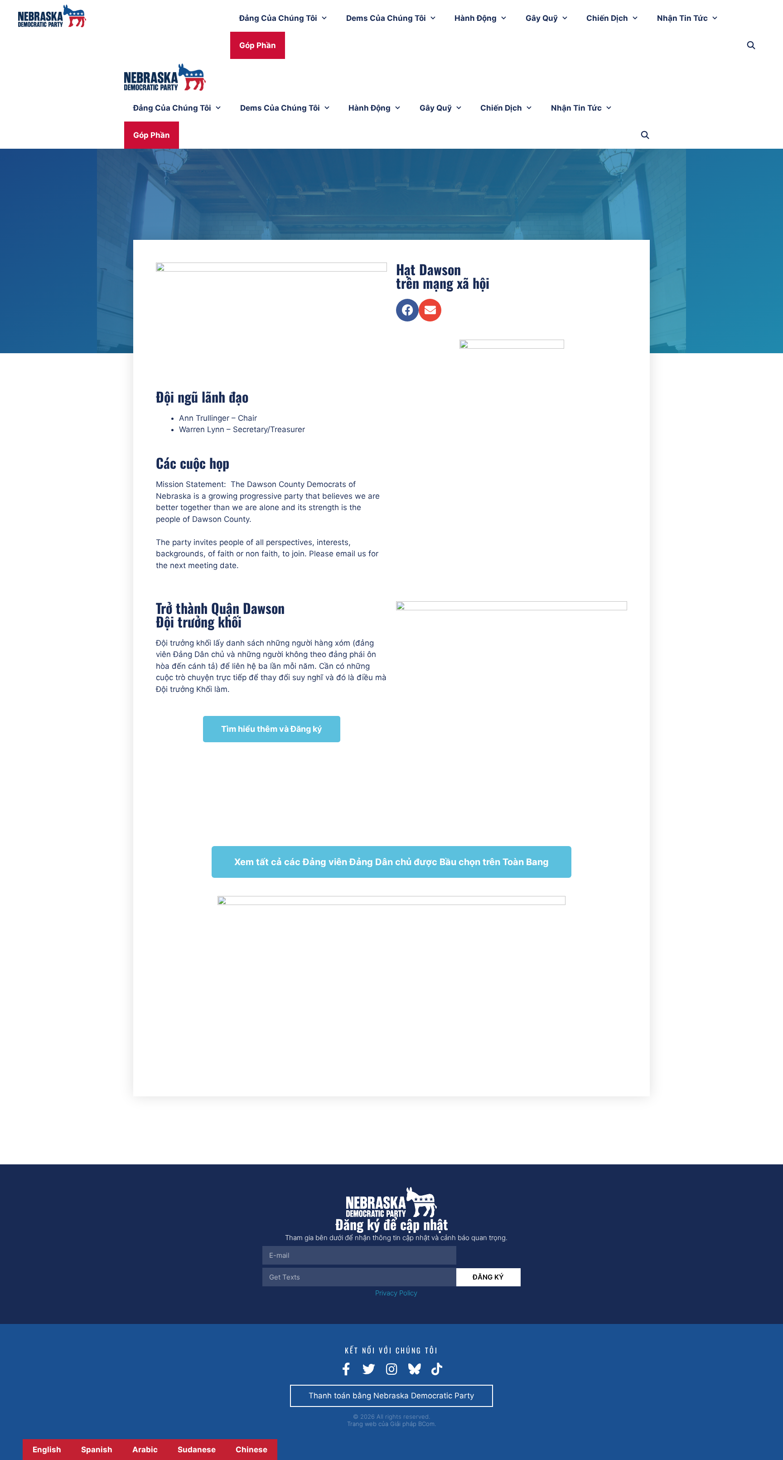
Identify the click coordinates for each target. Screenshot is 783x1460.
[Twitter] (368, 1369)
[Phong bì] (430, 310)
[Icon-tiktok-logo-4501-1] (436, 1369)
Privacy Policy (396, 1293)
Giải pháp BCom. (413, 1423)
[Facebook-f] (346, 1369)
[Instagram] (391, 1369)
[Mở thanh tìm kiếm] (751, 45)
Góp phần (257, 45)
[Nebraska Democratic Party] (165, 78)
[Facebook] (407, 310)
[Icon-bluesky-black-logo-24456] (414, 1369)
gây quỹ (542, 18)
